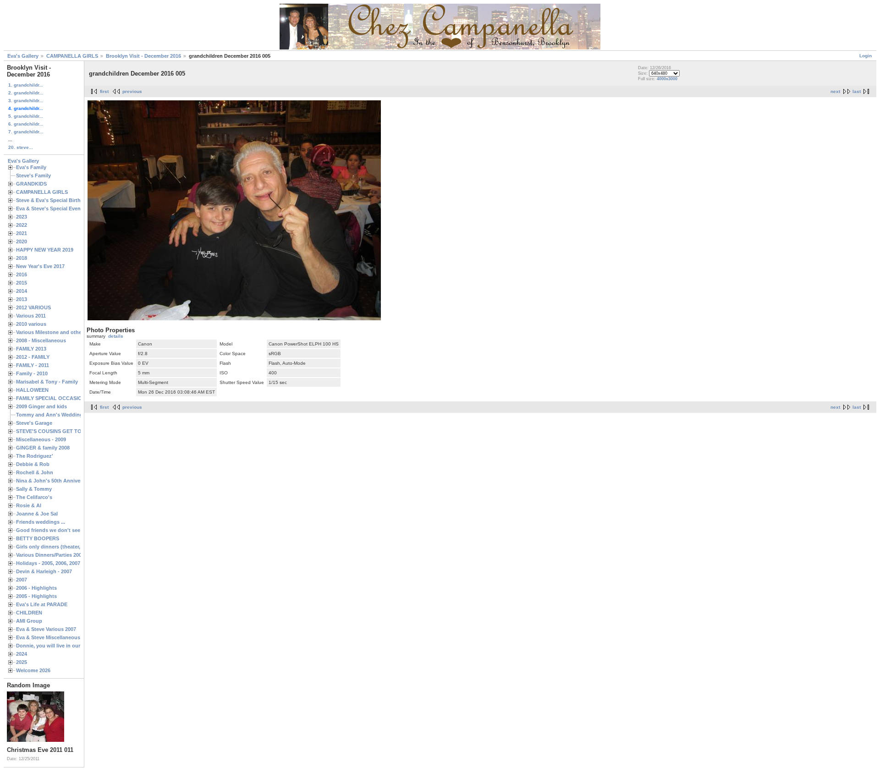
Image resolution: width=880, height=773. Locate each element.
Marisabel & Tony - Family (47, 381)
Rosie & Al (28, 505)
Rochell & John (34, 472)
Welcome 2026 (33, 670)
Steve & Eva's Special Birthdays (54, 200)
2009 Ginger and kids (41, 406)
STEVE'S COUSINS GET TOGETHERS (61, 431)
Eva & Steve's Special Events (50, 208)
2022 (21, 225)
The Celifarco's (34, 497)
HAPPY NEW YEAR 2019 (44, 249)
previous (132, 91)
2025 (21, 662)
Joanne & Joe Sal (37, 513)
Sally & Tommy (34, 489)
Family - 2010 (32, 373)
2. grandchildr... (25, 92)
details (115, 336)
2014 (21, 291)
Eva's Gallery (22, 56)
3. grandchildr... (25, 100)
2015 (21, 282)
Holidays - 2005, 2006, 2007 (48, 563)
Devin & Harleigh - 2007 (44, 571)
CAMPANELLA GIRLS (72, 56)
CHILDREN (29, 612)
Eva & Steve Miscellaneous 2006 (54, 637)
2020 (21, 241)
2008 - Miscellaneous (41, 340)
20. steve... (20, 147)
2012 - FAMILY (33, 357)
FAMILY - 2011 (32, 365)
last (856, 91)
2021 (21, 233)
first (104, 91)
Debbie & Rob (33, 464)
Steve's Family (33, 175)
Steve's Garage (34, 423)
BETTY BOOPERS (37, 538)
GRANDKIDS (31, 183)
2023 (21, 216)
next (835, 91)
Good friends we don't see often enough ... (68, 530)
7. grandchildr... (25, 131)
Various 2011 (31, 315)
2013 (21, 299)
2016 (21, 274)
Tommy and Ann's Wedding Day (55, 414)
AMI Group (29, 621)
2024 (21, 654)
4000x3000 (667, 79)
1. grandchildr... (25, 85)
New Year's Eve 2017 (40, 266)
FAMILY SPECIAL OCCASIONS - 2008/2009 (66, 398)
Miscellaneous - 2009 (41, 439)
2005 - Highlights (36, 596)
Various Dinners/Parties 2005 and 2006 (61, 555)
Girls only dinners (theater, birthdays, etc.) (67, 546)
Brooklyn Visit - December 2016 (143, 56)
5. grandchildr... (25, 116)
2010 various (31, 324)
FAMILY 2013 (31, 348)
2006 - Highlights (36, 588)
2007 (21, 579)
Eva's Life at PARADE (41, 604)
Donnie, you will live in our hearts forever (65, 645)
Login (865, 55)
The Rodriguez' (34, 456)
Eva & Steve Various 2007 (46, 629)
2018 (21, 258)
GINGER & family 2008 (43, 447)
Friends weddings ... (40, 522)
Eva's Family (31, 167)
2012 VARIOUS (33, 307)
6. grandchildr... (25, 123)
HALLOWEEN (32, 390)
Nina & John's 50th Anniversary (54, 480)
